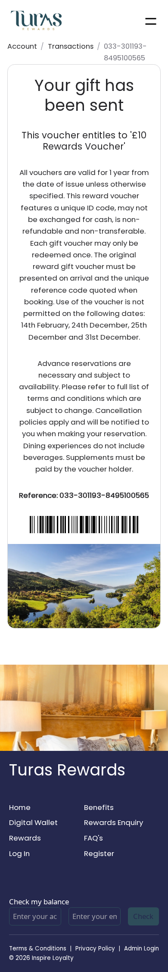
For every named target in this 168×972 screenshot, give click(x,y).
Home (20, 807)
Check (143, 916)
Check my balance (39, 901)
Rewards (25, 838)
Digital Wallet (33, 822)
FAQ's (93, 838)
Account (22, 46)
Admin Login (141, 948)
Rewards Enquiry (113, 822)
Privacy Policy (95, 948)
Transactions (70, 46)
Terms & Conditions (37, 948)
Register (99, 853)
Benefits (99, 807)
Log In (19, 853)
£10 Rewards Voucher (94, 141)
